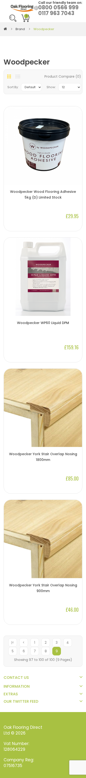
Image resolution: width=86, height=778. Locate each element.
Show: (51, 87)
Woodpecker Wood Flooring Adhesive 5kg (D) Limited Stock (43, 194)
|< (12, 642)
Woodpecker (43, 29)
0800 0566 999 (58, 7)
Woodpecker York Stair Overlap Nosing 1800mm (43, 457)
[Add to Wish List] (76, 177)
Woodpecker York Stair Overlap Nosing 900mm (43, 588)
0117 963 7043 (56, 13)
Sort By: (13, 87)
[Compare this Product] (76, 169)
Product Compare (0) (62, 76)
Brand (20, 29)
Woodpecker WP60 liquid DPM (43, 322)
